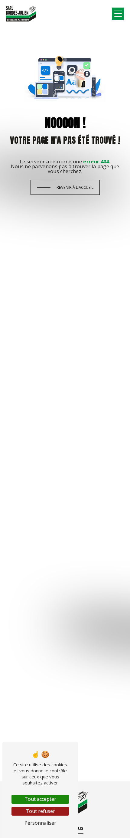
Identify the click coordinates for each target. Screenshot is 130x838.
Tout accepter (40, 799)
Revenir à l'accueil (75, 187)
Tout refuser (40, 811)
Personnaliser (40, 823)
